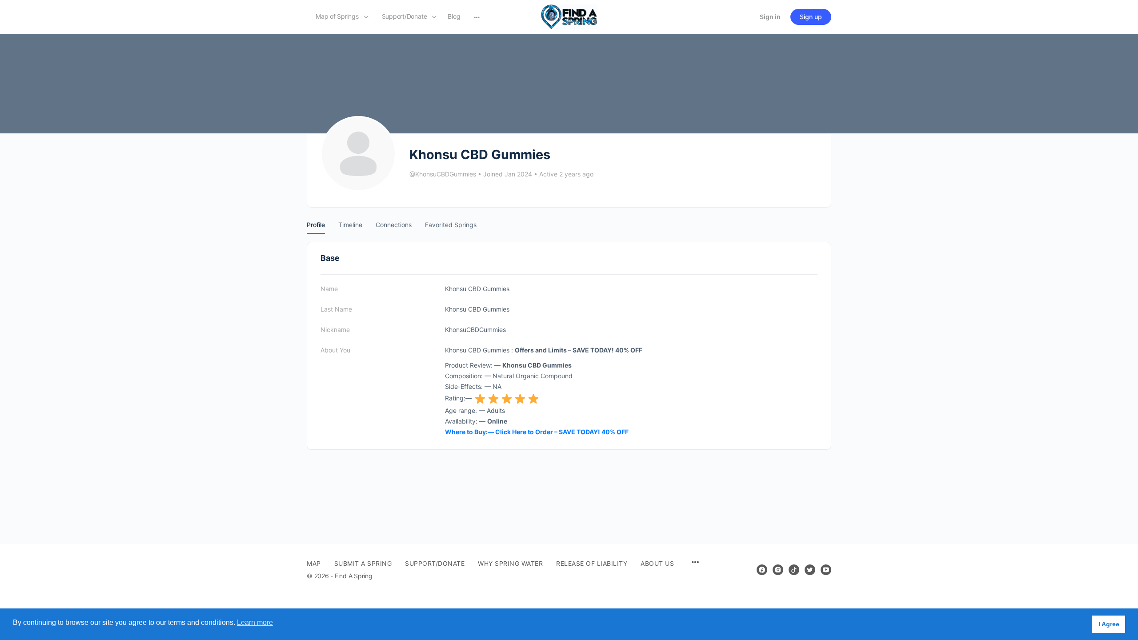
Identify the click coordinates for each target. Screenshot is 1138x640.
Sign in (770, 16)
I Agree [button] (1108, 624)
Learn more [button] (255, 622)
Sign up (811, 16)
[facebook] (762, 569)
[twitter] (810, 569)
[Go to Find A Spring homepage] (569, 16)
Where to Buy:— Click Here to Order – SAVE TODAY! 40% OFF (537, 432)
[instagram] (778, 569)
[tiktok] (794, 569)
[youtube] (826, 569)
